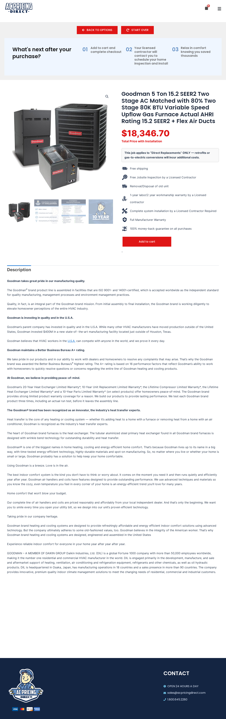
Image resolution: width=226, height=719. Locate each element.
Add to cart (147, 242)
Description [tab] (19, 269)
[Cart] (206, 8)
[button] (219, 9)
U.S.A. (71, 341)
